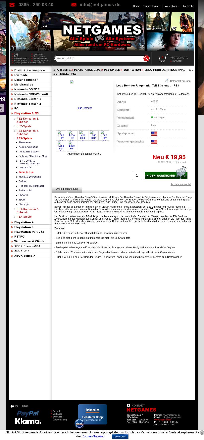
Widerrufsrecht (20, 60)
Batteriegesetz (20, 58)
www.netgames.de (171, 415)
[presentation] (67, 189)
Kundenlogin (152, 6)
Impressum (38, 54)
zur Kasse (177, 61)
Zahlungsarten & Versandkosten (22, 63)
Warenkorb (171, 6)
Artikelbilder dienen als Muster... (85, 153)
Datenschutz (39, 56)
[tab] (67, 189)
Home (136, 6)
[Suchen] (146, 58)
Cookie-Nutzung (93, 436)
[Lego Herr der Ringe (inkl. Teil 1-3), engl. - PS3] (83, 103)
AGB (16, 54)
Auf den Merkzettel (181, 184)
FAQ (16, 56)
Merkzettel (188, 6)
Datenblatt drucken (179, 81)
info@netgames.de (100, 4)
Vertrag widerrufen (41, 60)
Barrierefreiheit (40, 58)
